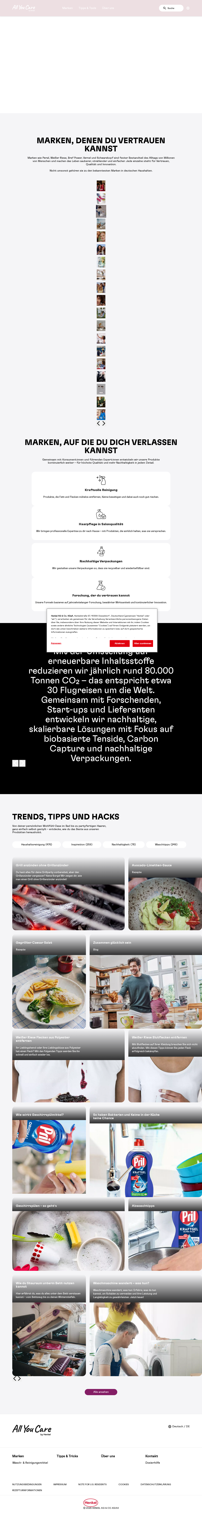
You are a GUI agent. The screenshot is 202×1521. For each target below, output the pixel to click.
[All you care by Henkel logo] (23, 8)
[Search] (165, 8)
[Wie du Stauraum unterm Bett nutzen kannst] (49, 1325)
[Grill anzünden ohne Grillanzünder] (68, 893)
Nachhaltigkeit (124, 844)
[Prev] (98, 423)
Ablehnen (120, 643)
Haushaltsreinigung (36, 844)
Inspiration (81, 844)
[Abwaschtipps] (165, 1234)
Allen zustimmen (142, 643)
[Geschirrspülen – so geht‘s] (68, 1234)
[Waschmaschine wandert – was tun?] (146, 1325)
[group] (101, 303)
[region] (102, 630)
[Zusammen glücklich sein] (146, 981)
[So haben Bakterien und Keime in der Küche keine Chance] (146, 1151)
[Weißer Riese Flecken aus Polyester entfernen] (68, 1065)
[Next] (103, 423)
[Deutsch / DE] (188, 8)
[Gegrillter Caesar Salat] (49, 981)
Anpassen (56, 643)
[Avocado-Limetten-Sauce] (165, 893)
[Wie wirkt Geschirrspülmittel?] (49, 1151)
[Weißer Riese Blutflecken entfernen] (165, 1065)
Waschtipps (166, 844)
